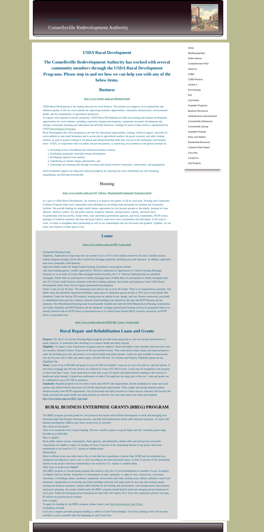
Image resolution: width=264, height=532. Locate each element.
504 (190, 95)
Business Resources (198, 111)
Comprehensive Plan (198, 63)
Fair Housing (194, 90)
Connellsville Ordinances (200, 121)
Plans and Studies (197, 137)
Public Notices (195, 58)
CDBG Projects (195, 79)
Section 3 (192, 84)
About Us (192, 69)
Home (191, 48)
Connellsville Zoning (198, 126)
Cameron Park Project (199, 147)
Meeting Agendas (196, 53)
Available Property (197, 132)
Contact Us (193, 158)
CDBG (191, 74)
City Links (193, 153)
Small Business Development (202, 116)
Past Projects (194, 163)
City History (193, 100)
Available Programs (197, 105)
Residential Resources (199, 142)
